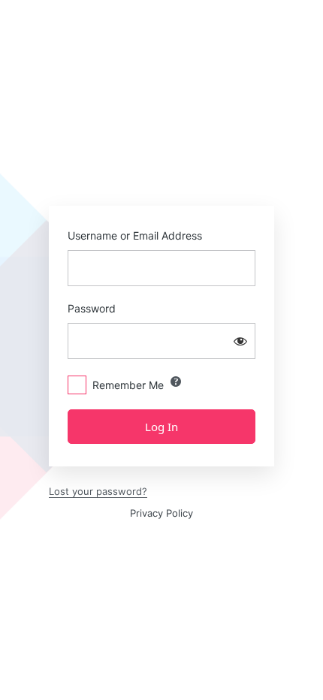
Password (92, 308)
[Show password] (240, 341)
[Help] (176, 382)
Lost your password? (98, 491)
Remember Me (128, 385)
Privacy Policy (161, 513)
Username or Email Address (135, 235)
